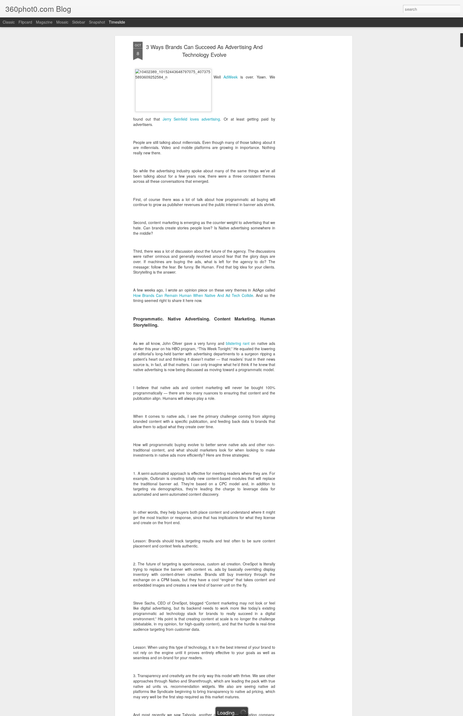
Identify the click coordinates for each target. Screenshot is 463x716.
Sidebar (78, 22)
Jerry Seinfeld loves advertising (191, 119)
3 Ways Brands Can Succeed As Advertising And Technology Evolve (204, 50)
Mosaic (62, 22)
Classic (9, 22)
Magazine (44, 22)
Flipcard (25, 22)
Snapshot (97, 22)
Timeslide (117, 22)
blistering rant (237, 343)
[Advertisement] (304, 126)
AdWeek (230, 77)
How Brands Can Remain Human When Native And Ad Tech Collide (193, 295)
